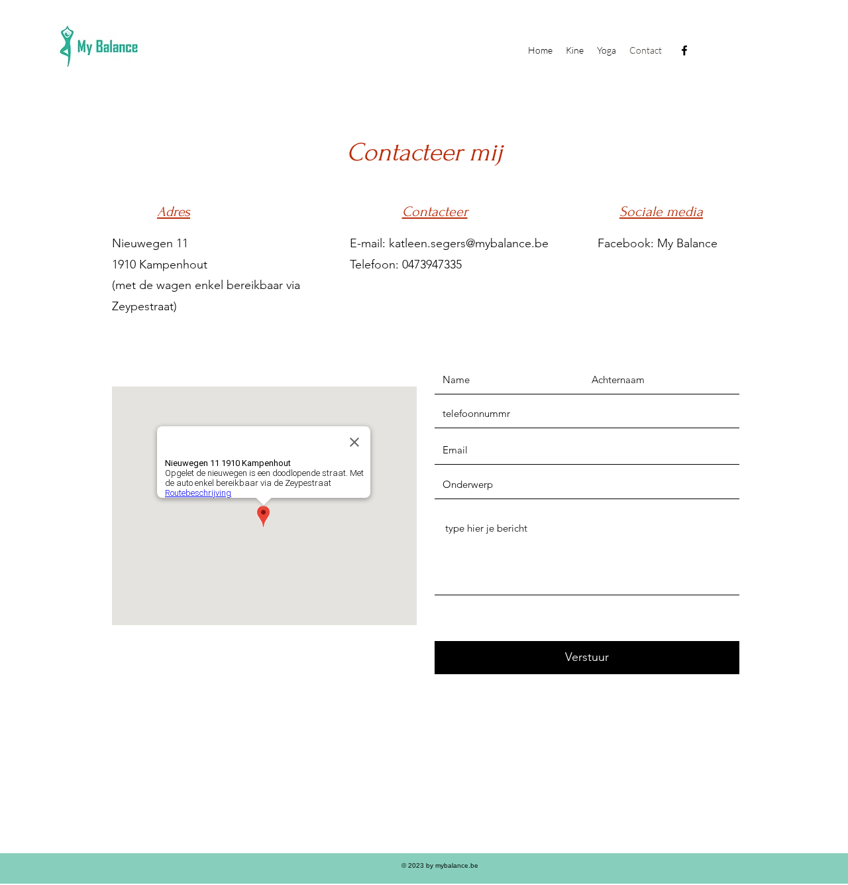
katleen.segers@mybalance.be (469, 243)
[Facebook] (684, 50)
